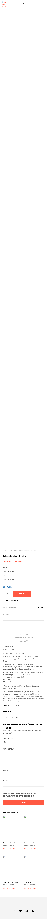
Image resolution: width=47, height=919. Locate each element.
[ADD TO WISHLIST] (22, 843)
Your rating (8, 738)
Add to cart (22, 593)
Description (23, 634)
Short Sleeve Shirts (36, 617)
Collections (13, 550)
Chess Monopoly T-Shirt (10, 882)
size (4, 575)
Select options (9, 849)
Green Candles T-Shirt (10, 843)
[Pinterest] (42, 608)
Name (6, 770)
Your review (8, 749)
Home (5, 550)
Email (6, 780)
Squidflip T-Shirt (29, 882)
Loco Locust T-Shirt (30, 843)
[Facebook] (39, 608)
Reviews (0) (23, 641)
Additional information (23, 638)
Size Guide (7, 587)
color (5, 567)
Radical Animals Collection (27, 550)
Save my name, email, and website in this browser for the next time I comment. (19, 795)
